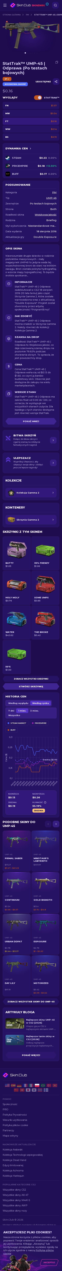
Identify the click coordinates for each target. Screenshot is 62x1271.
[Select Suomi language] (46, 1090)
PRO (5, 1109)
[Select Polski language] (37, 1085)
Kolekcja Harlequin (13, 1175)
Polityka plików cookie (15, 1125)
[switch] (38, 97)
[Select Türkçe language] (49, 1085)
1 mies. (22, 710)
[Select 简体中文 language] (16, 1090)
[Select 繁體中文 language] (22, 1090)
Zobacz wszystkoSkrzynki (31, 679)
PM (27, 15)
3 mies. (34, 710)
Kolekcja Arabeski (12, 1149)
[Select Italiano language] (31, 1085)
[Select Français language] (25, 1085)
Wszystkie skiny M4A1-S (16, 1200)
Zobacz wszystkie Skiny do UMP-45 (31, 1001)
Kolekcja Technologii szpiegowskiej (23, 1154)
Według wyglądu (18, 703)
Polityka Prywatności (15, 1114)
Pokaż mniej (31, 421)
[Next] (56, 824)
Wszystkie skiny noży (15, 1210)
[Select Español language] (13, 1085)
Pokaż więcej (31, 1055)
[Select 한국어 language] (34, 1090)
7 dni (11, 710)
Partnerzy (8, 1130)
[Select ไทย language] (40, 1090)
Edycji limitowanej (13, 1165)
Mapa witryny (10, 1135)
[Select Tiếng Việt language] (55, 1085)
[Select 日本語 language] (28, 1090)
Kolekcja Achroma (13, 1170)
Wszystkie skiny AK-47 (15, 1195)
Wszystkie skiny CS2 (14, 1189)
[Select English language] (7, 1085)
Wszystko (14, 715)
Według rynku (40, 703)
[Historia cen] (30, 148)
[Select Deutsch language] (19, 1085)
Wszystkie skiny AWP (15, 1205)
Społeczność (10, 1104)
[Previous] (48, 824)
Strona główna (12, 15)
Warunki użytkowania (15, 1120)
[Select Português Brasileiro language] (43, 1085)
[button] (17, 851)
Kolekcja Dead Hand (14, 1160)
